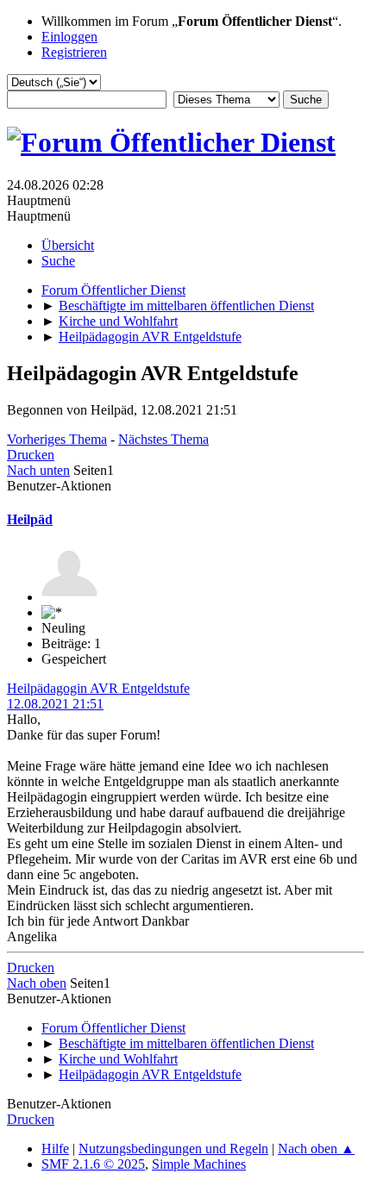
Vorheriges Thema (57, 439)
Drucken (30, 454)
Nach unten (38, 470)
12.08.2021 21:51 (55, 703)
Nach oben (36, 983)
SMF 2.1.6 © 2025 (93, 1164)
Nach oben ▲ (316, 1148)
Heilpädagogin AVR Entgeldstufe (98, 688)
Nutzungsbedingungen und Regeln (173, 1148)
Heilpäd (30, 519)
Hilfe (55, 1148)
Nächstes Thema (163, 439)
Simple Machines (199, 1164)
